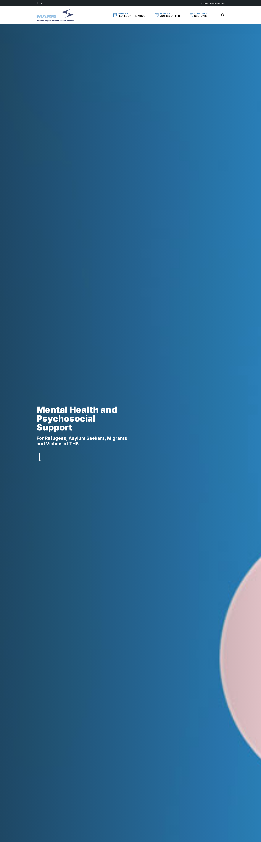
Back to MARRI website (214, 3)
